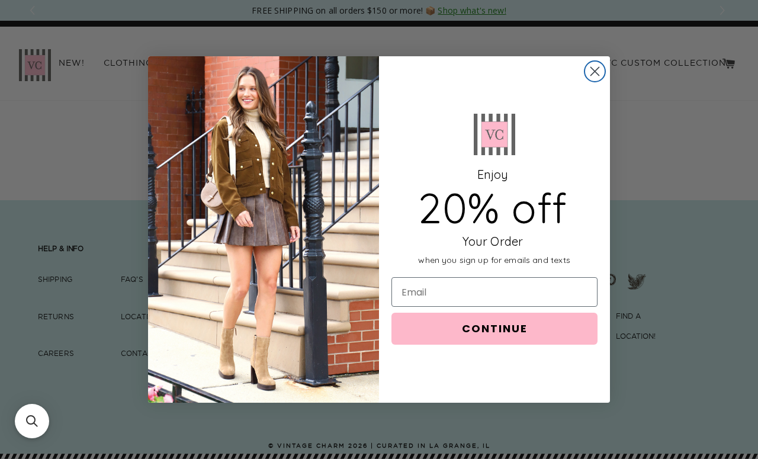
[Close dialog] (594, 71)
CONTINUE (495, 328)
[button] (32, 421)
